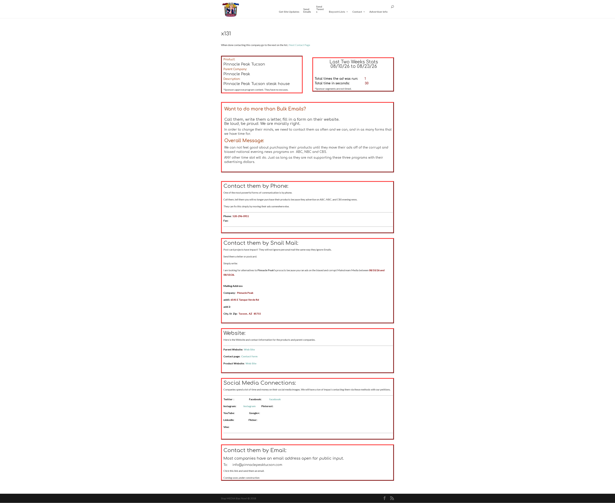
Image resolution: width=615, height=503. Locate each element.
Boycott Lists (337, 11)
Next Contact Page (299, 44)
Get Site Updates (289, 11)
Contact (357, 11)
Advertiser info (378, 11)
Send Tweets (320, 9)
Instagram (249, 406)
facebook (275, 399)
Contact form (249, 356)
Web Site (249, 349)
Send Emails (307, 10)
